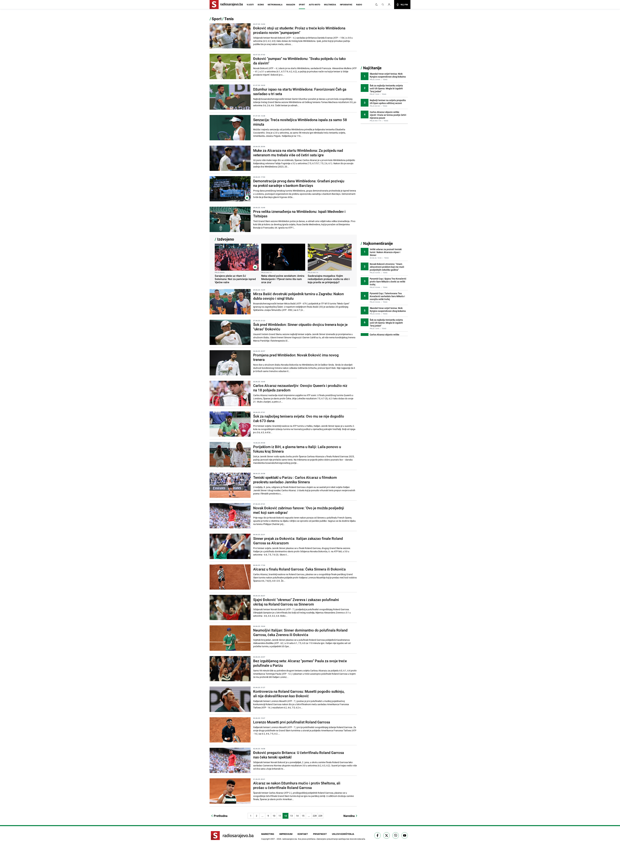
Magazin (290, 4)
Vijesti (250, 4)
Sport (302, 4)
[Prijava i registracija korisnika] (390, 4)
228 (315, 815)
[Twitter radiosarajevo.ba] (386, 835)
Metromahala (275, 4)
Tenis (229, 18)
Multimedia (330, 4)
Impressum (285, 833)
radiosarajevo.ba (289, 839)
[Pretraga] (383, 4)
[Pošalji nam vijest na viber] (395, 835)
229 (320, 815)
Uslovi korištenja (343, 833)
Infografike (346, 4)
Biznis (261, 4)
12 (285, 815)
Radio (359, 4)
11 (280, 815)
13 (291, 815)
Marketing (267, 833)
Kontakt (303, 833)
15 (303, 815)
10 (274, 815)
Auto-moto (314, 4)
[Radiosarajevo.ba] (232, 835)
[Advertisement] (385, 41)
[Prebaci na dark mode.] (376, 4)
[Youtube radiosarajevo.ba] (404, 835)
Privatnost (320, 833)
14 (297, 815)
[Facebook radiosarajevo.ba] (377, 835)
